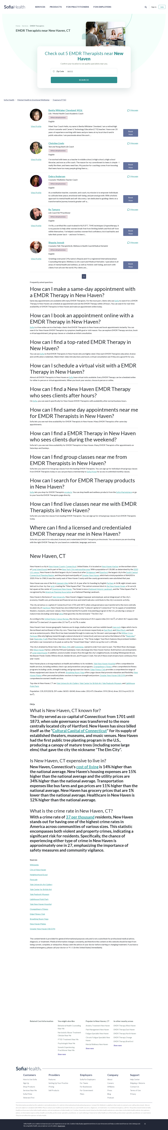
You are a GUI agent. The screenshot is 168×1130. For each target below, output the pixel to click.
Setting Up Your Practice (58, 1083)
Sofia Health (9, 100)
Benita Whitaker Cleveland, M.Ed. (65, 110)
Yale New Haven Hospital (104, 663)
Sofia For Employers (88, 1079)
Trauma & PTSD (59, 100)
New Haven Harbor (110, 566)
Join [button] (162, 7)
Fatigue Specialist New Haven (97, 1033)
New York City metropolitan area (76, 569)
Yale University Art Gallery (68, 683)
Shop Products (29, 1087)
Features (52, 1079)
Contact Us (134, 1087)
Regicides (130, 636)
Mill (68, 647)
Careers (110, 1083)
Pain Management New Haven (97, 1030)
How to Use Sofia (30, 1079)
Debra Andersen (56, 176)
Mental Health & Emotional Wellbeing (33, 100)
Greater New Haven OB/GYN (112, 675)
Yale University (58, 597)
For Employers (102, 7)
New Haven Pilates (38, 924)
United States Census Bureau (56, 619)
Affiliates (111, 1087)
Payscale (33, 879)
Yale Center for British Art (90, 683)
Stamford (104, 572)
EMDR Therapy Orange (123, 1037)
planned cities (62, 583)
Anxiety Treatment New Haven (98, 1026)
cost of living (87, 766)
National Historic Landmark (100, 589)
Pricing (51, 1087)
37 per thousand (80, 817)
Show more (62, 1054)
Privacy (133, 1094)
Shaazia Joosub (56, 242)
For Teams (84, 1083)
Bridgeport (91, 572)
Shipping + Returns (137, 1083)
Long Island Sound (39, 569)
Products (56, 7)
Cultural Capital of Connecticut (79, 730)
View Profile (36, 126)
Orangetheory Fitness (102, 666)
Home (18, 26)
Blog (109, 1094)
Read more (61, 1126)
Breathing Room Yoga (75, 672)
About (109, 1079)
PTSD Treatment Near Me (68, 1039)
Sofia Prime (92, 471)
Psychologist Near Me (66, 1043)
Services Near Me (30, 1090)
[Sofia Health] (14, 6)
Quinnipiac (79, 647)
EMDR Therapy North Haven (125, 1033)
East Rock (108, 630)
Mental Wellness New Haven (97, 1044)
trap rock (116, 627)
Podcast (110, 1098)
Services (40, 7)
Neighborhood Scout (39, 874)
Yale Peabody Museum (112, 683)
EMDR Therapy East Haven (124, 1030)
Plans (82, 1094)
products (68, 492)
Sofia (117, 300)
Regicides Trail (40, 639)
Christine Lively (56, 143)
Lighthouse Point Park (39, 899)
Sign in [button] (153, 7)
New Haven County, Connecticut (62, 566)
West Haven (39, 650)
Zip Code (60, 71)
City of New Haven (38, 869)
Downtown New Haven (62, 589)
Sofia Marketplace (124, 492)
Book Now (130, 132)
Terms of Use (135, 1090)
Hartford (46, 608)
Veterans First (28, 1098)
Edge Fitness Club (98, 669)
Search (84, 80)
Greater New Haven (90, 575)
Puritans (110, 583)
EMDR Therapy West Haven (125, 1026)
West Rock (121, 630)
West (64, 647)
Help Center (135, 1079)
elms (61, 613)
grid (52, 586)
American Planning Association (58, 592)
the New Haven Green (116, 586)
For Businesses (86, 1087)
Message (134, 110)
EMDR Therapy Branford (123, 1041)
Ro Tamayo (54, 209)
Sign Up (26, 1083)
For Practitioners (77, 7)
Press (109, 1090)
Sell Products (54, 1090)
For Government (86, 1090)
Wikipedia (34, 865)
